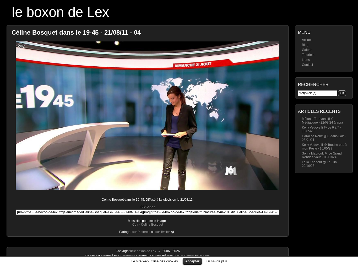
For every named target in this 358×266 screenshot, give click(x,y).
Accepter (192, 261)
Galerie (307, 50)
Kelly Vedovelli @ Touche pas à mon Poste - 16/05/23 (324, 146)
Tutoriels (308, 55)
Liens (306, 60)
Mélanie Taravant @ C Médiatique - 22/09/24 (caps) (322, 120)
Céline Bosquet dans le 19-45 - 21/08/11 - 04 (76, 32)
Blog (305, 45)
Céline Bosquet (152, 224)
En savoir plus (216, 261)
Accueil (307, 40)
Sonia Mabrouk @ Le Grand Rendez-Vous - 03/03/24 (322, 155)
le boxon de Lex (60, 12)
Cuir (135, 224)
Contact (307, 65)
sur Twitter (162, 232)
